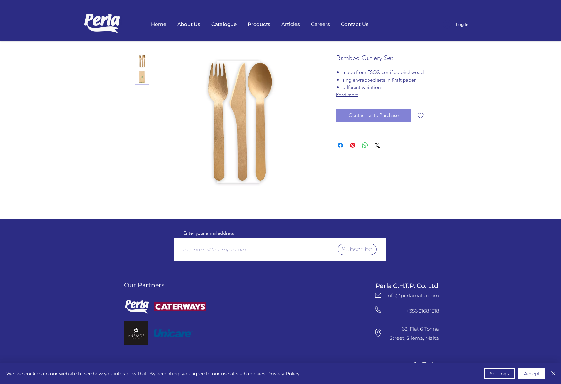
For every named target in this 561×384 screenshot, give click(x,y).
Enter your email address (208, 233)
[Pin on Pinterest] (352, 145)
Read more (347, 94)
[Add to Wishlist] (420, 115)
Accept (532, 374)
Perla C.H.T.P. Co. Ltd (406, 285)
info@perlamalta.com (412, 295)
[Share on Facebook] (340, 145)
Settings (499, 374)
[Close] (553, 373)
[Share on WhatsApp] (365, 145)
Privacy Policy (284, 374)
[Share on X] (377, 145)
